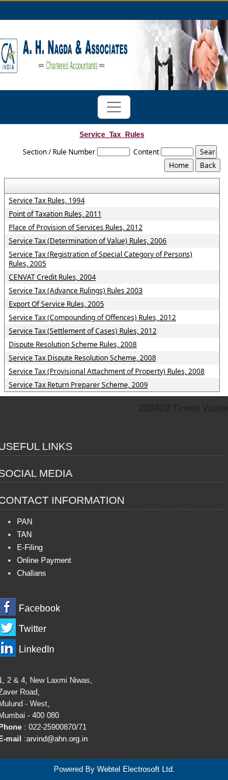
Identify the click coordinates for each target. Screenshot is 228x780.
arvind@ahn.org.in (57, 738)
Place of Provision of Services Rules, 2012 (76, 227)
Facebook (39, 608)
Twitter (32, 629)
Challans (31, 573)
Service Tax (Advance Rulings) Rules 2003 (76, 290)
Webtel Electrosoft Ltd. (136, 769)
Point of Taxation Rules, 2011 (55, 214)
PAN (24, 521)
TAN (24, 534)
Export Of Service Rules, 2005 (56, 304)
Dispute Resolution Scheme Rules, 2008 (73, 344)
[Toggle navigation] (114, 107)
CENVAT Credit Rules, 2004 (52, 277)
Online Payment (44, 560)
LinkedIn (36, 649)
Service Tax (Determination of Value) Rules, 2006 (88, 241)
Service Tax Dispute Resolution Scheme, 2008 (82, 358)
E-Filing (30, 547)
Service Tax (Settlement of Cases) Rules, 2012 (83, 331)
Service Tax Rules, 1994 (47, 200)
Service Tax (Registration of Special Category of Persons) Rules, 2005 (100, 259)
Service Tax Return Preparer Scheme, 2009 (78, 385)
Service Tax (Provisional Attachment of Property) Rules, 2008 (107, 371)
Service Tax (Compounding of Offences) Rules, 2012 (92, 317)
